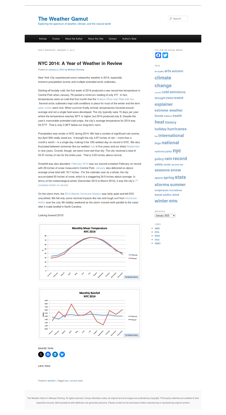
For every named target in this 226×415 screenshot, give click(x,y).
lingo (158, 143)
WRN (173, 201)
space (159, 178)
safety (159, 164)
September (133, 146)
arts (168, 70)
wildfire (167, 194)
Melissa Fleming (76, 69)
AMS (157, 228)
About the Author (73, 38)
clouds (158, 92)
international (171, 135)
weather (52, 380)
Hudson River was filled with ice (115, 99)
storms (162, 184)
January (100, 168)
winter (161, 200)
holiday (161, 128)
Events (56, 38)
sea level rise (177, 164)
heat (159, 121)
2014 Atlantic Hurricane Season (83, 193)
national (170, 142)
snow (176, 170)
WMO (157, 243)
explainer (164, 104)
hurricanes (177, 128)
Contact (113, 38)
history (170, 122)
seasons (162, 170)
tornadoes (176, 190)
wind (175, 194)
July (92, 146)
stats (80, 380)
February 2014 (80, 163)
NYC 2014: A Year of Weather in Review (80, 63)
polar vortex (45, 107)
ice (156, 136)
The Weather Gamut (63, 18)
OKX (157, 239)
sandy (167, 164)
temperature (162, 190)
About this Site (95, 38)
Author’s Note (129, 38)
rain (168, 158)
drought (160, 98)
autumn (177, 71)
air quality (159, 71)
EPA (157, 232)
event (178, 97)
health (177, 115)
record (73, 380)
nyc (67, 380)
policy (159, 159)
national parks (163, 151)
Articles (43, 38)
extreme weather (169, 110)
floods (159, 116)
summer (178, 184)
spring (168, 177)
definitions (178, 92)
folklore (168, 116)
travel (158, 195)
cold (165, 91)
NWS (157, 235)
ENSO (170, 98)
